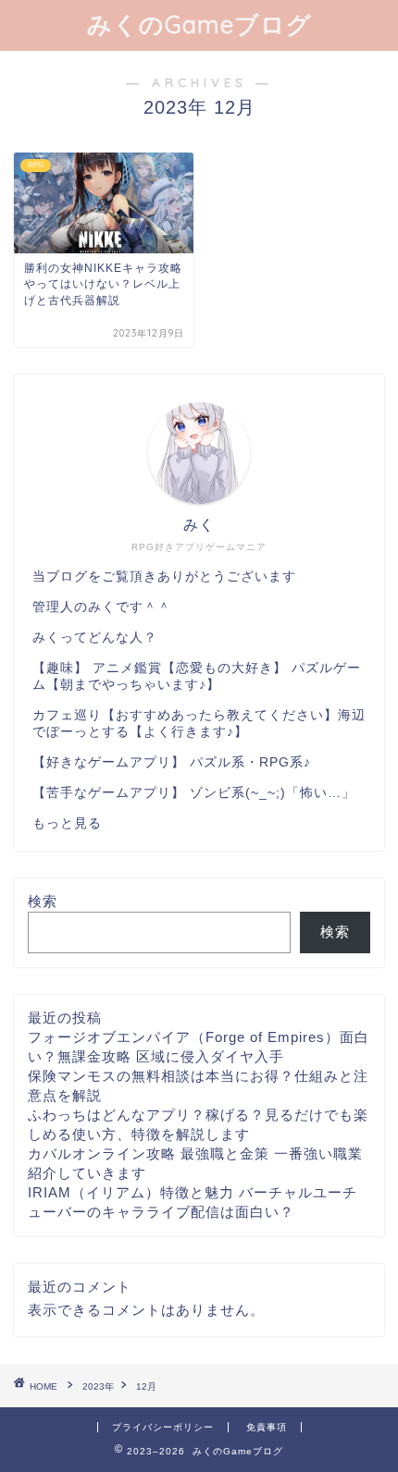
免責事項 (266, 1427)
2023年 (98, 1386)
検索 (42, 901)
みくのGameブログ (199, 24)
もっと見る (67, 823)
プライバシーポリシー (163, 1427)
